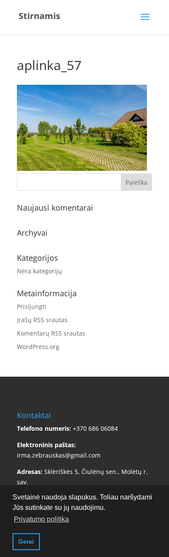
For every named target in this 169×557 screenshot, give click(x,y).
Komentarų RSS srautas (51, 333)
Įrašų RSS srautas (42, 320)
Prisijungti (31, 306)
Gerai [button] (26, 541)
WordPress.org (38, 347)
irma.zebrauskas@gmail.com (59, 455)
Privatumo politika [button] (41, 519)
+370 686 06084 (95, 428)
